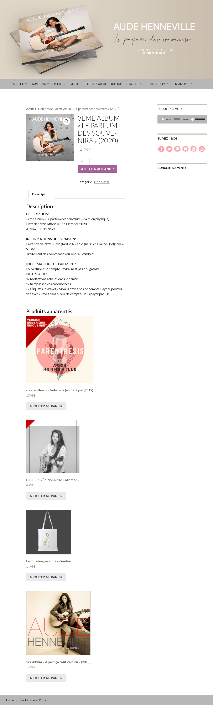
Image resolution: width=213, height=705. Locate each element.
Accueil (31, 109)
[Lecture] (163, 119)
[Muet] (193, 119)
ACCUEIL (18, 84)
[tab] (41, 194)
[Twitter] (169, 148)
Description (41, 194)
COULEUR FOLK (156, 84)
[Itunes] (185, 148)
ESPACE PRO (181, 84)
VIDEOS (75, 84)
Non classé (45, 109)
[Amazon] (193, 148)
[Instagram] (177, 148)
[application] (182, 119)
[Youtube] (202, 148)
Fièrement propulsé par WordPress (26, 699)
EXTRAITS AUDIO (95, 84)
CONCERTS (39, 84)
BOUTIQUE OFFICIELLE (124, 84)
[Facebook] (161, 148)
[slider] (200, 119)
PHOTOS (59, 84)
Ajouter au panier (97, 169)
